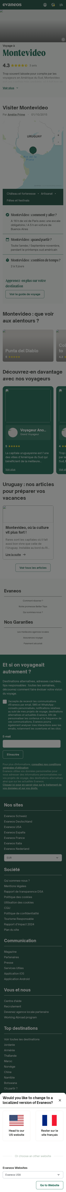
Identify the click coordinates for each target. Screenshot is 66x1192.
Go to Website (49, 1185)
